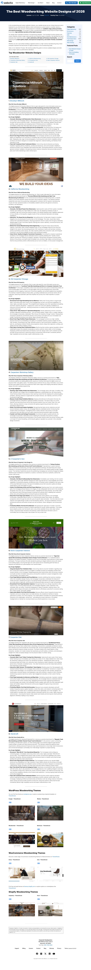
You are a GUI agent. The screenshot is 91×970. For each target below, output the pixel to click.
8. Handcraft (31, 62)
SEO (68, 35)
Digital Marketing (20, 2)
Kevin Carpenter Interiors (20, 551)
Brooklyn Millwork (17, 101)
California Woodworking (20, 189)
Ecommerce (70, 31)
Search (77, 61)
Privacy (59, 948)
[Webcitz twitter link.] (45, 954)
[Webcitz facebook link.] (37, 954)
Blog (53, 2)
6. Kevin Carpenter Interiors (53, 60)
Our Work (40, 2)
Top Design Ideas (71, 38)
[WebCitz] (6, 3)
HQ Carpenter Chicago (19, 279)
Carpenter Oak (16, 637)
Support (17, 948)
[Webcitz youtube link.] (54, 954)
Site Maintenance (71, 37)
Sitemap (51, 948)
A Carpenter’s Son (17, 459)
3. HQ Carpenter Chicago (52, 58)
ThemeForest (12, 795)
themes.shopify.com (29, 886)
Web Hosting (70, 42)
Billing (23, 948)
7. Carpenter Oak (13, 62)
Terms (70, 948)
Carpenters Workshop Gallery (22, 372)
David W (47, 15)
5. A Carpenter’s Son (33, 60)
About (47, 2)
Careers (31, 948)
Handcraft (14, 734)
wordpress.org (27, 794)
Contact (59, 2)
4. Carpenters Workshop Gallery (17, 60)
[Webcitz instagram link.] (41, 954)
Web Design (31, 2)
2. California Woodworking (34, 58)
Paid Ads (69, 33)
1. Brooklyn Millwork (14, 58)
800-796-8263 (48, 945)
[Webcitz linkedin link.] (49, 954)
